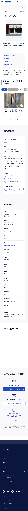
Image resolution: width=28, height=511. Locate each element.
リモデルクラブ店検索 (17, 442)
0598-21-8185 (14, 416)
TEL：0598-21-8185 (9, 222)
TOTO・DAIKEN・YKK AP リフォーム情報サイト (8, 477)
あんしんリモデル (6, 449)
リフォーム (8, 442)
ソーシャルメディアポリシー (8, 503)
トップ (2, 442)
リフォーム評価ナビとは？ (10, 190)
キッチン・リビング (13, 89)
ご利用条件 (5, 496)
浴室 (21, 89)
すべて (4, 89)
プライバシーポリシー (7, 500)
